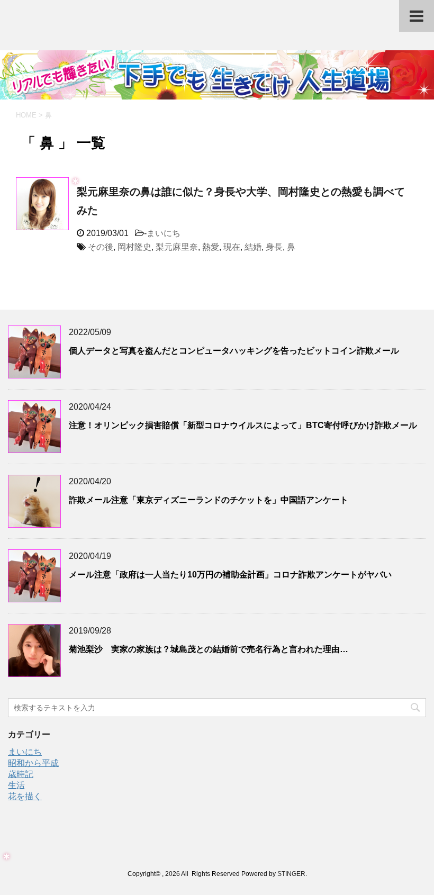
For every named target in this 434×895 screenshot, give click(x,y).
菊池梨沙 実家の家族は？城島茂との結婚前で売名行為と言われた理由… (208, 649)
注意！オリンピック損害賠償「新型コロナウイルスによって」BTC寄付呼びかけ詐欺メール (243, 425)
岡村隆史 (134, 246)
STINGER (291, 874)
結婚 (253, 246)
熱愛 (210, 246)
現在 (231, 246)
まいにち (163, 233)
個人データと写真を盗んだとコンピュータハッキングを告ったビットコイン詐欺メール (234, 350)
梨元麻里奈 (177, 246)
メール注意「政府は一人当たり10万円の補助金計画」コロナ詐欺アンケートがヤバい (230, 574)
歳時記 (20, 774)
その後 (100, 246)
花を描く (25, 796)
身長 (274, 246)
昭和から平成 (33, 762)
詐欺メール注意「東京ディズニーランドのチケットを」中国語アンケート (208, 499)
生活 (16, 785)
